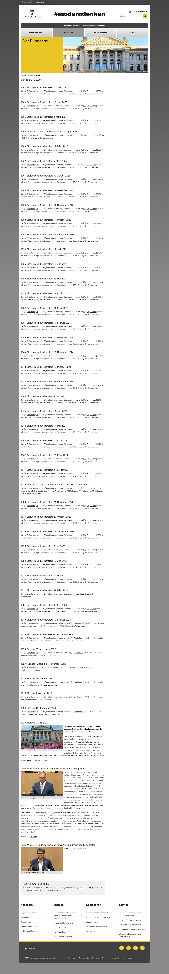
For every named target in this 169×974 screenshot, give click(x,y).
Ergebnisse (91, 91)
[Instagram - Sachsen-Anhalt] (135, 948)
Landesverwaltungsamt (62, 937)
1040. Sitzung (97, 491)
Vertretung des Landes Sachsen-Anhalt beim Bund (84, 25)
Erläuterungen (32, 91)
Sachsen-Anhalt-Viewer (30, 927)
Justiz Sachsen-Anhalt (62, 927)
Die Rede (33, 837)
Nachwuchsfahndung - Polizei (98, 917)
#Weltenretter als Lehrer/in (96, 927)
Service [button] (132, 32)
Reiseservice (26, 922)
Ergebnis (91, 135)
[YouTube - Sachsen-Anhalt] (121, 948)
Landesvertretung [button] (36, 32)
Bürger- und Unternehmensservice (132, 929)
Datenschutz (84, 958)
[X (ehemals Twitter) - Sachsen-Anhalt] (128, 948)
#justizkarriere (92, 922)
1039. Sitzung (72, 491)
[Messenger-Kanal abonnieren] (142, 948)
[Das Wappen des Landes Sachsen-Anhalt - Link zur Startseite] (32, 14)
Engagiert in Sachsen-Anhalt (32, 913)
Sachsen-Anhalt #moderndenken (99, 913)
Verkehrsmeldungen (29, 931)
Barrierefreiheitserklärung (112, 958)
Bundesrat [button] (68, 32)
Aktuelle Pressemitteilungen (130, 920)
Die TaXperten (91, 931)
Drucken (29, 948)
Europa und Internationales (64, 923)
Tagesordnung (41, 760)
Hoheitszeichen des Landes (130, 925)
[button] (33, 2)
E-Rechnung (25, 917)
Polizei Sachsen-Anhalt (62, 932)
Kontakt (95, 958)
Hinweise (71, 958)
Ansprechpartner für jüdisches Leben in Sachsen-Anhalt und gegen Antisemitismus (67, 915)
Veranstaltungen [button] (100, 32)
